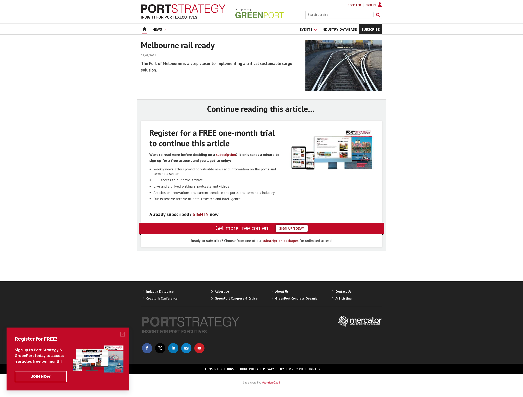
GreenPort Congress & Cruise (236, 298)
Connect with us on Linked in (173, 348)
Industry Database (160, 291)
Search (378, 14)
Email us (186, 348)
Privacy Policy (273, 369)
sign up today (291, 228)
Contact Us (343, 291)
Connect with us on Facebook (147, 348)
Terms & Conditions (218, 369)
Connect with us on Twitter (160, 348)
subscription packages (280, 240)
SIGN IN (201, 214)
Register (354, 5)
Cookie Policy (248, 369)
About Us (282, 291)
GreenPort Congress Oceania (296, 298)
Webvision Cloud (271, 382)
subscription (226, 154)
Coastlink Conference (162, 298)
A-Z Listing (343, 298)
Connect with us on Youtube (199, 348)
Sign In (371, 5)
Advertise (222, 291)
